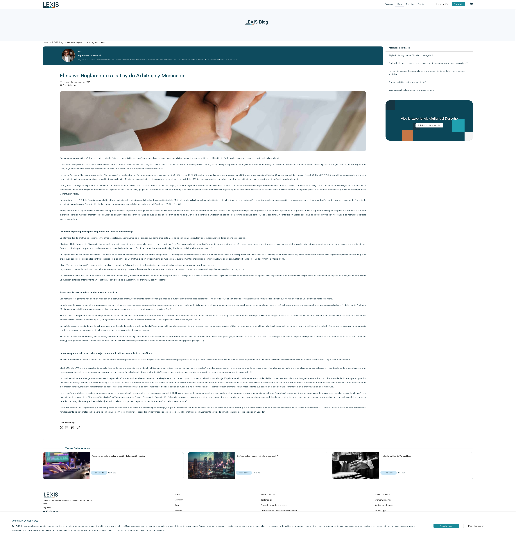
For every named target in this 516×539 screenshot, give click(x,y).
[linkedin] (72, 428)
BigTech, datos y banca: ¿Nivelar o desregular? (411, 55)
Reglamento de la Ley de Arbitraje (78, 210)
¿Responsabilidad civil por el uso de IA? (407, 82)
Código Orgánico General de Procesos (285, 175)
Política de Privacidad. (156, 530)
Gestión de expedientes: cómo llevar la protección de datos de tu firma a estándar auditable (427, 73)
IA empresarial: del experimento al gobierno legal (411, 90)
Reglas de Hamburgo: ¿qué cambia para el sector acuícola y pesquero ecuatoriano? (428, 63)
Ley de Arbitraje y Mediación (76, 175)
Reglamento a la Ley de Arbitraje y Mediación (262, 164)
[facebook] (66, 428)
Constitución (132, 315)
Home (45, 42)
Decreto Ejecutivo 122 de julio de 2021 (204, 164)
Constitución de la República (100, 200)
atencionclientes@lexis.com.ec (105, 530)
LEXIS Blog (57, 42)
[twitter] (61, 427)
